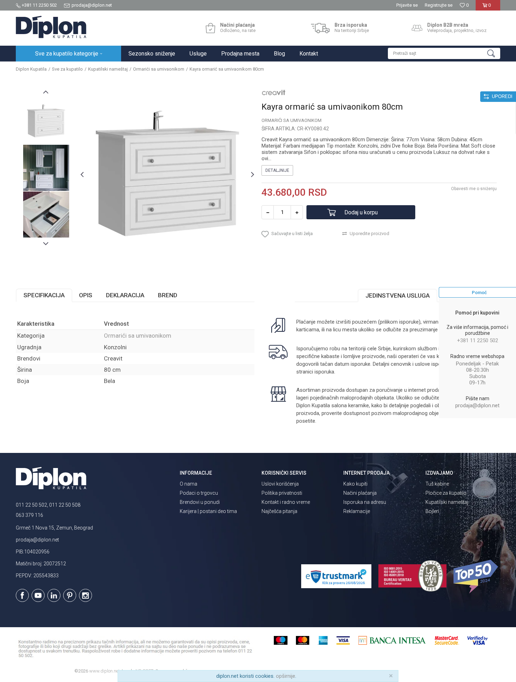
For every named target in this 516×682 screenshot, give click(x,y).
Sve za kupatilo (67, 69)
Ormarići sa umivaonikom (158, 69)
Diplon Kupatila (31, 69)
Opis (85, 295)
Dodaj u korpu (361, 212)
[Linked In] (53, 595)
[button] (444, 53)
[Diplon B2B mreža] (417, 28)
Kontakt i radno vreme (286, 502)
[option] (46, 121)
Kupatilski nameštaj (108, 69)
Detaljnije (277, 170)
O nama (188, 484)
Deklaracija (125, 295)
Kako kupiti (355, 484)
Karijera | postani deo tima (208, 511)
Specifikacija (44, 295)
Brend (167, 295)
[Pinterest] (69, 595)
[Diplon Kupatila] (51, 27)
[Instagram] (85, 595)
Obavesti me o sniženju (474, 188)
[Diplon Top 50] (477, 576)
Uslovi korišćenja (280, 484)
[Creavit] (274, 92)
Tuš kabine (437, 484)
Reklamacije (356, 511)
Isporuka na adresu (364, 502)
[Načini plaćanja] (210, 28)
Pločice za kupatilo (446, 493)
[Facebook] (22, 595)
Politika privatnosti (282, 493)
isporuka (324, 372)
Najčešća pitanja (279, 511)
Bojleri (432, 511)
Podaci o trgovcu (199, 493)
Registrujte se (438, 5)
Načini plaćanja (360, 493)
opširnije (285, 676)
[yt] (38, 595)
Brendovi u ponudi (200, 502)
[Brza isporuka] (320, 28)
